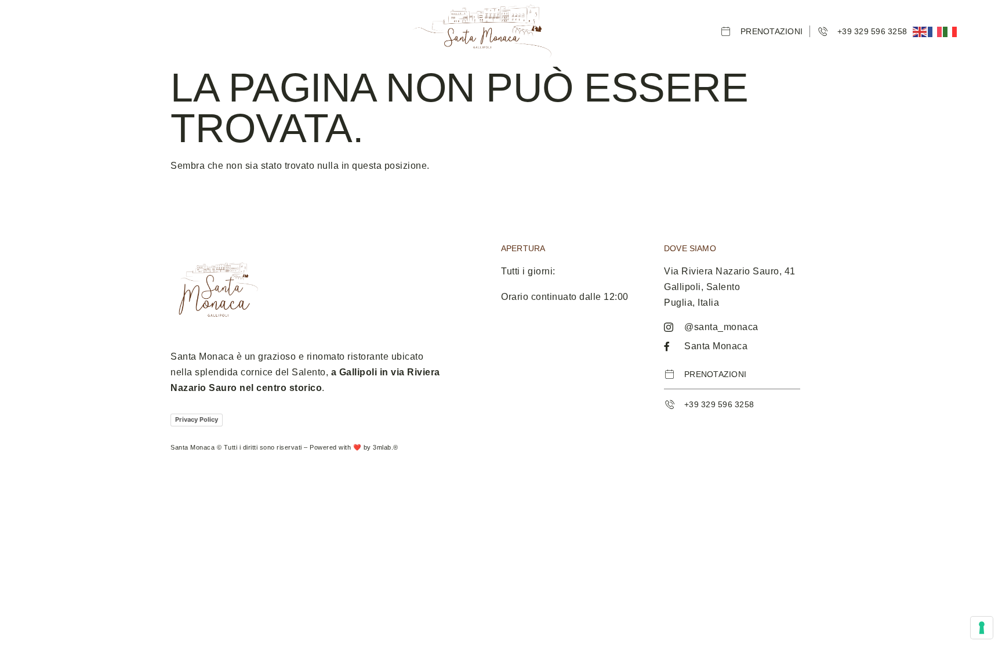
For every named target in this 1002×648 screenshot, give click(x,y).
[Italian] (950, 31)
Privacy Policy (196, 419)
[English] (920, 31)
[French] (935, 31)
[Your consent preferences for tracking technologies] (982, 628)
